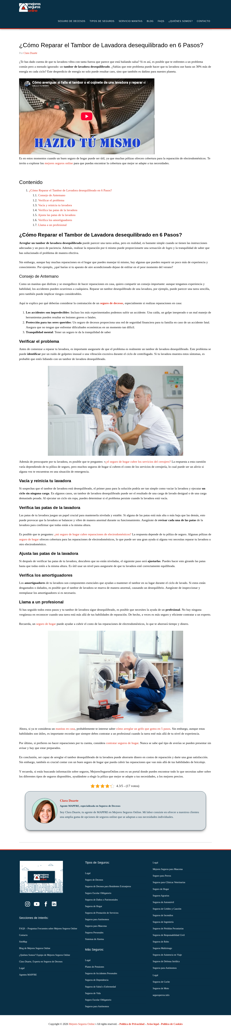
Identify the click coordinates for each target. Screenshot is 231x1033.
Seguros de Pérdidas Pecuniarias (168, 928)
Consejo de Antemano (51, 195)
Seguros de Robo (161, 941)
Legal (22, 968)
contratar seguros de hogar (122, 743)
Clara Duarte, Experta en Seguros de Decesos (40, 961)
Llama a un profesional (52, 225)
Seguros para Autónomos (97, 919)
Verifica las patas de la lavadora (57, 210)
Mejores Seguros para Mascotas (168, 869)
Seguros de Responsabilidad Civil (169, 935)
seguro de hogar (29, 539)
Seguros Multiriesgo (162, 948)
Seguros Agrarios (161, 895)
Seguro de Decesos (46, 7)
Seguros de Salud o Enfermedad (100, 986)
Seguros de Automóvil (163, 902)
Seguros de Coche (161, 982)
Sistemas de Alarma (94, 939)
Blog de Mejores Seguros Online (34, 948)
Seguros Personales (94, 932)
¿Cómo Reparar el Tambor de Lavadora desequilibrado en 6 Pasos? (70, 190)
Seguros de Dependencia (96, 980)
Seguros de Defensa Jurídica (166, 961)
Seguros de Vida (93, 993)
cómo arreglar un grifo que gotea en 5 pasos (143, 728)
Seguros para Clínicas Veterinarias (169, 882)
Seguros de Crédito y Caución (167, 909)
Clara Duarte (69, 800)
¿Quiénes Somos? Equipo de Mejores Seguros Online (44, 955)
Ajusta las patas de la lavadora (56, 215)
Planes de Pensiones (94, 967)
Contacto (23, 935)
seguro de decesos (111, 303)
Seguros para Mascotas (96, 926)
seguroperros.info (161, 995)
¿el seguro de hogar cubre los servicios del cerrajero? (138, 461)
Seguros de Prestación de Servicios (101, 913)
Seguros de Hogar (93, 906)
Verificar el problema (51, 200)
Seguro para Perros (162, 876)
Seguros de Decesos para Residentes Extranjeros (108, 886)
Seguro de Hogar (161, 889)
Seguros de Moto (161, 988)
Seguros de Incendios (163, 915)
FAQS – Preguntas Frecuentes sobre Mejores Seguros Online (48, 928)
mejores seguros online (59, 163)
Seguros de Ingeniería (163, 922)
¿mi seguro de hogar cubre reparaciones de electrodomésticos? (92, 534)
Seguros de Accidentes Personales (101, 973)
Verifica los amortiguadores (55, 220)
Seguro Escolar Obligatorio (98, 893)
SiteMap (23, 941)
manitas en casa (65, 728)
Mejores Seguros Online (82, 1024)
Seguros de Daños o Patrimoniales (101, 899)
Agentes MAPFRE (28, 974)
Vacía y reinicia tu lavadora (55, 205)
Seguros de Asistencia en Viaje (167, 955)
